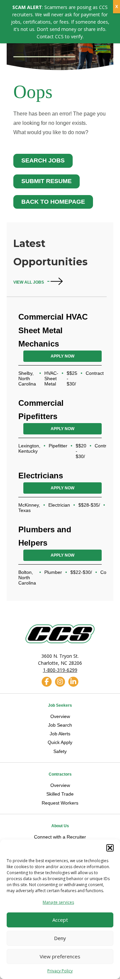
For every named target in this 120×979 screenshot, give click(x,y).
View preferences (60, 956)
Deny (60, 938)
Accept (60, 919)
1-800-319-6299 (60, 670)
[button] (110, 848)
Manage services (58, 902)
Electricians (40, 475)
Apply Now (62, 356)
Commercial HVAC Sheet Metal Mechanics (53, 330)
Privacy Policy (60, 971)
